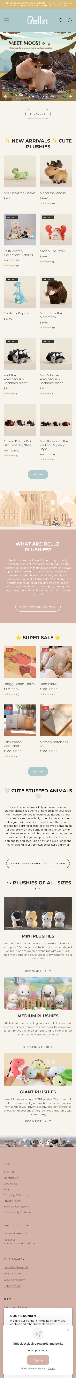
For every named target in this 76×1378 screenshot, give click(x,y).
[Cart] (69, 20)
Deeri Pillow (48, 684)
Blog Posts (10, 1183)
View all (38, 474)
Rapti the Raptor (16, 313)
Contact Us (11, 1178)
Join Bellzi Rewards (16, 1267)
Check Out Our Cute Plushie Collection (38, 863)
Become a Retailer (16, 1307)
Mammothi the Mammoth (51, 315)
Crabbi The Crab (52, 251)
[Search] (61, 20)
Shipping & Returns (16, 1195)
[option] (38, 79)
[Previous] (5, 96)
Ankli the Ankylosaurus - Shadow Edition (15, 379)
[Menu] (6, 20)
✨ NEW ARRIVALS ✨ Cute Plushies (38, 143)
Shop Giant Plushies (38, 1121)
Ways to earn (12, 1273)
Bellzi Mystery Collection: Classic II (18, 253)
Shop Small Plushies (38, 971)
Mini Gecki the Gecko (19, 193)
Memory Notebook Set (54, 744)
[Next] (70, 96)
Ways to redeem (14, 1280)
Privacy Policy (12, 1201)
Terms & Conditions (16, 1206)
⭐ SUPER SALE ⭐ (38, 637)
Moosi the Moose (53, 193)
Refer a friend (12, 1286)
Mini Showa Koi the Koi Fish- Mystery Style (54, 445)
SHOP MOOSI (38, 113)
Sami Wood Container (12, 744)
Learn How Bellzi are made (38, 606)
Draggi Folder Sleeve (19, 684)
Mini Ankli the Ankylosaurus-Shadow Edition (52, 379)
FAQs (7, 1189)
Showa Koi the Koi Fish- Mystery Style (17, 443)
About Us (9, 1172)
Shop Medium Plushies (37, 1047)
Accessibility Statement (18, 1212)
